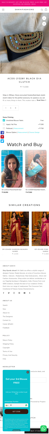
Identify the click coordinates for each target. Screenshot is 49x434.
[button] (7, 405)
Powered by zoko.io (16, 430)
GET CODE (16, 411)
